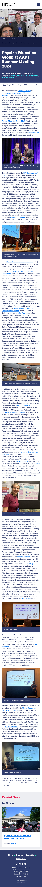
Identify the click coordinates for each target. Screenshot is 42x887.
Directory (19, 855)
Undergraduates (33, 76)
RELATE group (27, 564)
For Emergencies (21, 882)
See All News (8, 803)
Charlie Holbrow (22, 461)
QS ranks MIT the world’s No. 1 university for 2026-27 (17, 837)
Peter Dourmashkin (23, 405)
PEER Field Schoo (11, 727)
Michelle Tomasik (23, 557)
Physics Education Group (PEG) (13, 121)
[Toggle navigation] (24, 4)
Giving (10, 855)
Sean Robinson (33, 133)
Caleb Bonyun (22, 313)
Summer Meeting (24, 91)
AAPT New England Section (15, 412)
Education (13, 76)
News (4, 85)
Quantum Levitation (17, 217)
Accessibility (21, 859)
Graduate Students (8, 77)
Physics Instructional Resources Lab (19, 262)
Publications (26, 599)
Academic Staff (22, 76)
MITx (38, 464)
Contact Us (30, 855)
